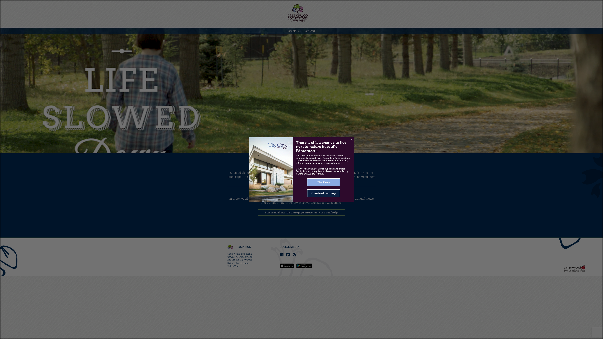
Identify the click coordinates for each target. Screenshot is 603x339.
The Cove (323, 182)
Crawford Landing (323, 193)
